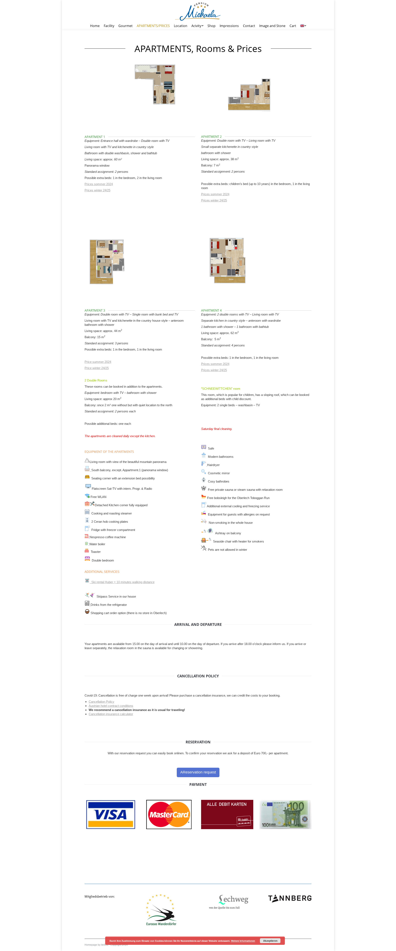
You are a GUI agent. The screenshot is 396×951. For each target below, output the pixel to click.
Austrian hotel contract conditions (111, 705)
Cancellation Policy (101, 701)
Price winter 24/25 (97, 368)
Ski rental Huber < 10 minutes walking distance (122, 582)
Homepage (91, 944)
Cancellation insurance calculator (111, 714)
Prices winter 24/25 (97, 190)
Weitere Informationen (243, 940)
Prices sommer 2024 (99, 184)
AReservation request (198, 772)
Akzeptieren (270, 941)
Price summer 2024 (98, 362)
